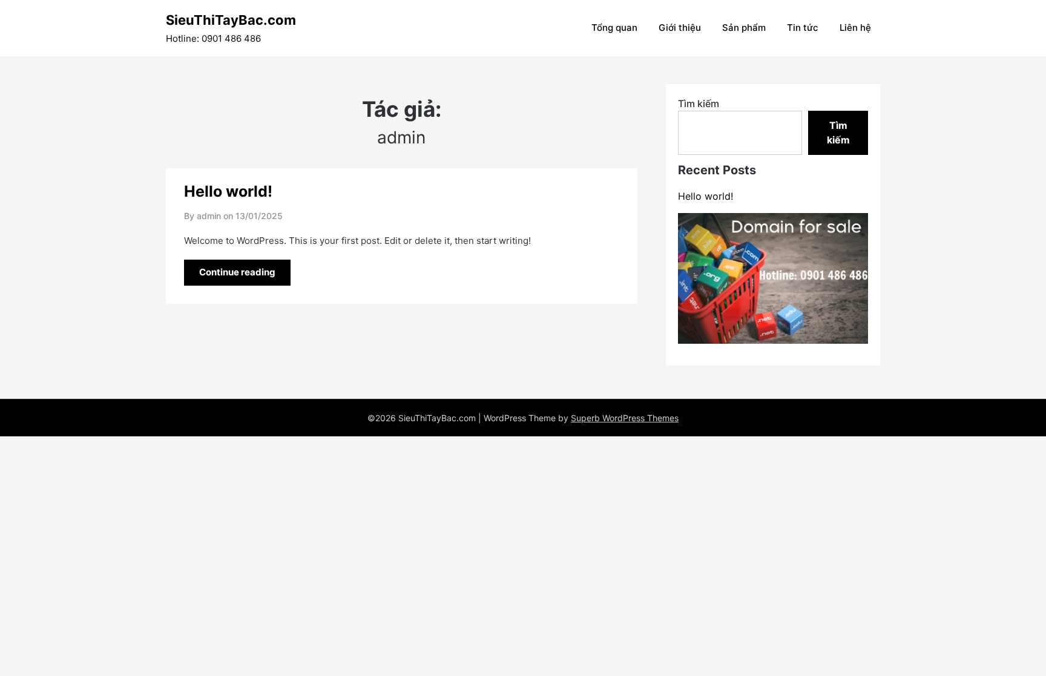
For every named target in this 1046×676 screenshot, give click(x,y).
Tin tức (802, 27)
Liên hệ (855, 27)
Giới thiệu (680, 27)
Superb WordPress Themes (625, 418)
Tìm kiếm (698, 103)
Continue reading (237, 272)
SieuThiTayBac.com (231, 20)
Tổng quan (614, 27)
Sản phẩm (744, 27)
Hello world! (228, 191)
